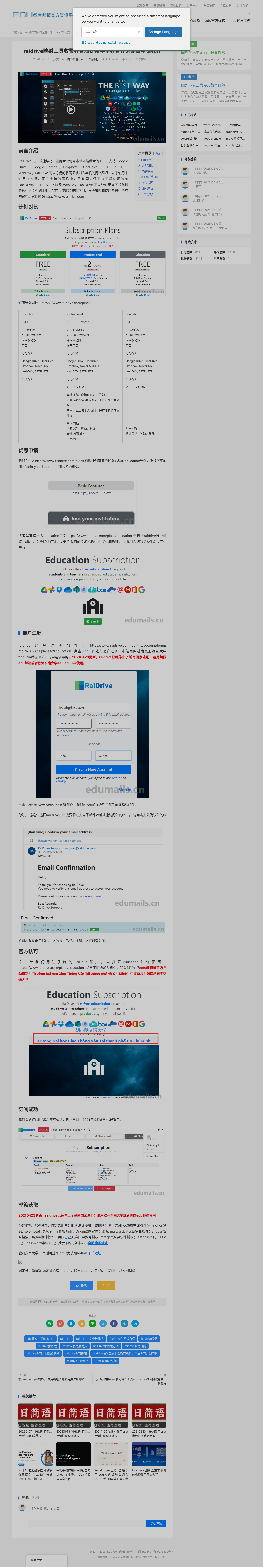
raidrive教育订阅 (135, 1346)
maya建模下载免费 (236, 138)
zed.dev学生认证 (213, 145)
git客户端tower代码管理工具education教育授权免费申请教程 (131, 1381)
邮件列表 (142, 5)
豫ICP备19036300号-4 (160, 1551)
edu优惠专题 (240, 20)
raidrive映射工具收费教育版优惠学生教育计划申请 (125, 1353)
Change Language (163, 32)
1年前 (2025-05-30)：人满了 (208, 184)
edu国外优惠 (63, 32)
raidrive (65, 1338)
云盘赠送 (159, 5)
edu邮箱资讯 (89, 59)
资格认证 (176, 5)
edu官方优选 (215, 20)
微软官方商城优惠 (213, 131)
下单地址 (94, 1253)
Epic (68, 1237)
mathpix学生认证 (191, 131)
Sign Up (88, 651)
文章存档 (226, 5)
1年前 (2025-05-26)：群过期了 (208, 198)
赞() (140, 59)
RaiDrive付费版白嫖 (122, 1338)
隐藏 (158, 153)
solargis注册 (189, 138)
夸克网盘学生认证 (236, 125)
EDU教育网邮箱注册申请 (44, 14)
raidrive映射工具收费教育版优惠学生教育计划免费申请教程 (92, 51)
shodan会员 (234, 145)
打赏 (106, 1285)
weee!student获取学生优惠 (213, 125)
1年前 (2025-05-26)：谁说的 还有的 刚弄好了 (208, 212)
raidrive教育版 (47, 1346)
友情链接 (209, 5)
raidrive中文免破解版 (90, 1338)
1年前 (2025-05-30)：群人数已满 (208, 171)
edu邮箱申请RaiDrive (40, 1338)
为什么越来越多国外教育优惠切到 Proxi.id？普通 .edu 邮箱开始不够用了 (35, 1474)
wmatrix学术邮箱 (191, 125)
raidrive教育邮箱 (76, 1353)
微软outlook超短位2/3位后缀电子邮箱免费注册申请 (51, 1379)
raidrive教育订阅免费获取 (42, 1353)
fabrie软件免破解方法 (236, 131)
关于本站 (192, 5)
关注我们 (242, 5)
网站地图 (141, 1551)
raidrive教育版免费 (75, 1346)
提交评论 (156, 1523)
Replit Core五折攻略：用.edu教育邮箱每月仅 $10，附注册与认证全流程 (111, 1474)
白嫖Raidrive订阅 (106, 1361)
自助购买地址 (98, 1243)
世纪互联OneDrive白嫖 (191, 145)
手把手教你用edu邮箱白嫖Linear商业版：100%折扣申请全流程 (73, 1474)
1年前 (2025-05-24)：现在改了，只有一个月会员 (210, 226)
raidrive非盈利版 (78, 1361)
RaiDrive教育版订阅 (106, 1346)
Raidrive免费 (149, 1338)
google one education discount (213, 138)
